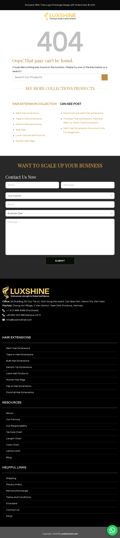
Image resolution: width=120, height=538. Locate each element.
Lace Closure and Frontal (30, 135)
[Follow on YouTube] (40, 328)
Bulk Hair (21, 130)
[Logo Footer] (25, 292)
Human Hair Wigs (25, 141)
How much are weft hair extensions (83, 113)
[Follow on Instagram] (11, 328)
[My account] (116, 16)
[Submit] (105, 77)
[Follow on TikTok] (17, 328)
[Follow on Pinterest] (28, 328)
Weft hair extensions (27, 113)
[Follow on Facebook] (5, 328)
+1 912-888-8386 (16, 310)
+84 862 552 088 (15, 315)
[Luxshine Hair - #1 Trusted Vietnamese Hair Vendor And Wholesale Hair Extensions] (60, 16)
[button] (4, 16)
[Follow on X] (23, 328)
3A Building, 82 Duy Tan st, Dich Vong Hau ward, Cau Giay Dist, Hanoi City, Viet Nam (57, 301)
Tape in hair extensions (29, 118)
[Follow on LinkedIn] (34, 328)
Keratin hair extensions (29, 124)
